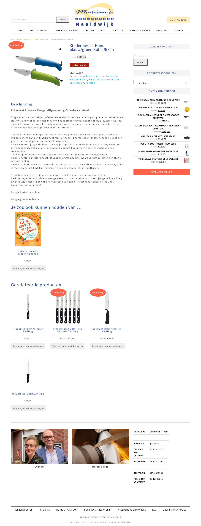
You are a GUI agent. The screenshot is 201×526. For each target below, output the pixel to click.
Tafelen (90, 82)
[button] (60, 49)
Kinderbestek (97, 79)
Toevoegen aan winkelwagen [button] (28, 268)
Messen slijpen (100, 466)
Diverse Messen (95, 76)
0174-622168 (178, 19)
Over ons (40, 466)
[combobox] (161, 82)
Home (13, 39)
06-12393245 (156, 478)
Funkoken (34, 39)
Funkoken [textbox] (161, 83)
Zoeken (63, 19)
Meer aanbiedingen (162, 172)
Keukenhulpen (23, 39)
